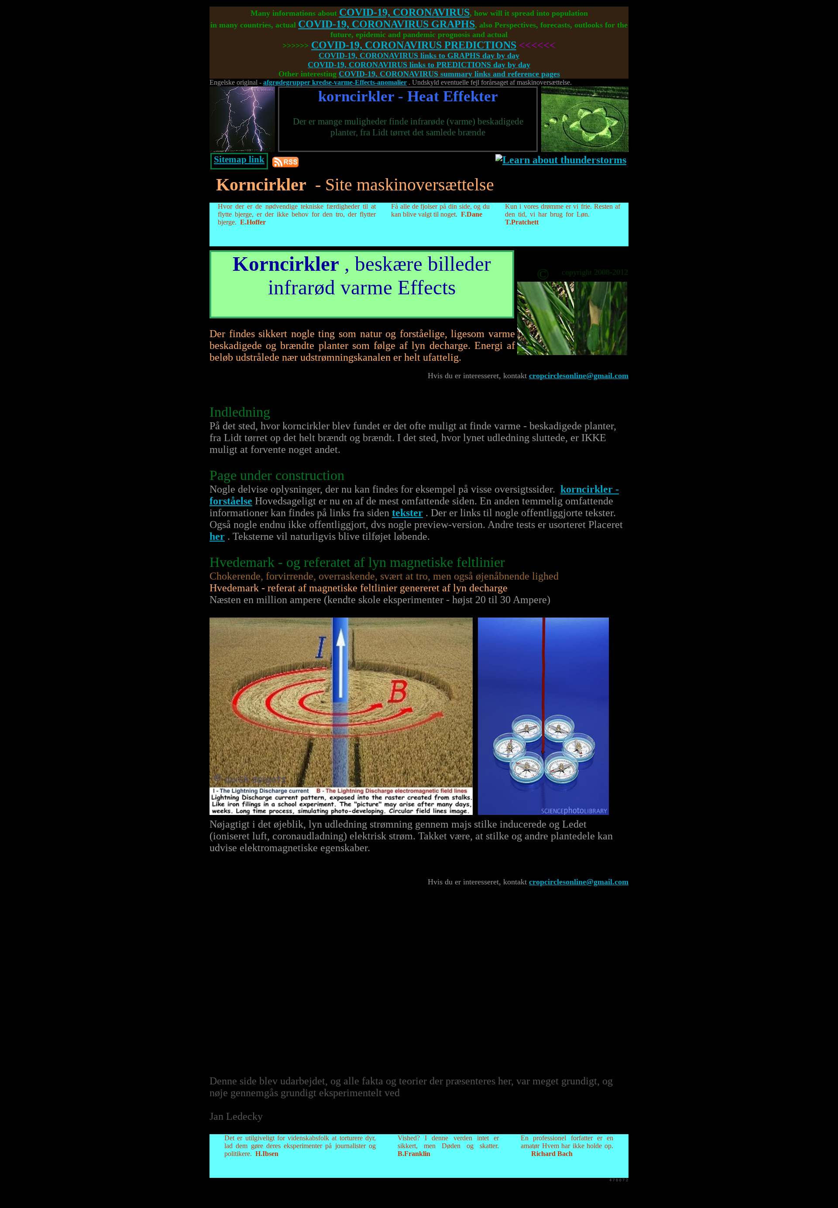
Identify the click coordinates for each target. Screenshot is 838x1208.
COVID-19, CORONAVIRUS (404, 12)
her (217, 536)
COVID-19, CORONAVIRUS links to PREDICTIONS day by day (419, 64)
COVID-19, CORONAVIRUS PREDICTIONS (413, 45)
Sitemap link (239, 159)
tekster (407, 512)
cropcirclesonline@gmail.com (578, 375)
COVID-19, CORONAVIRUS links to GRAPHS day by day (419, 55)
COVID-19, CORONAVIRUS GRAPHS (386, 24)
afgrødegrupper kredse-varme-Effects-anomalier (335, 82)
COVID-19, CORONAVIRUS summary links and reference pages (449, 73)
